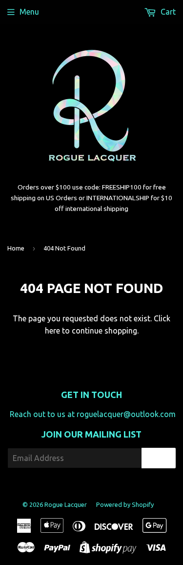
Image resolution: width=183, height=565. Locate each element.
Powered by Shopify (125, 504)
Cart (167, 11)
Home (15, 248)
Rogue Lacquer (65, 504)
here (52, 330)
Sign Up (158, 458)
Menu (29, 11)
